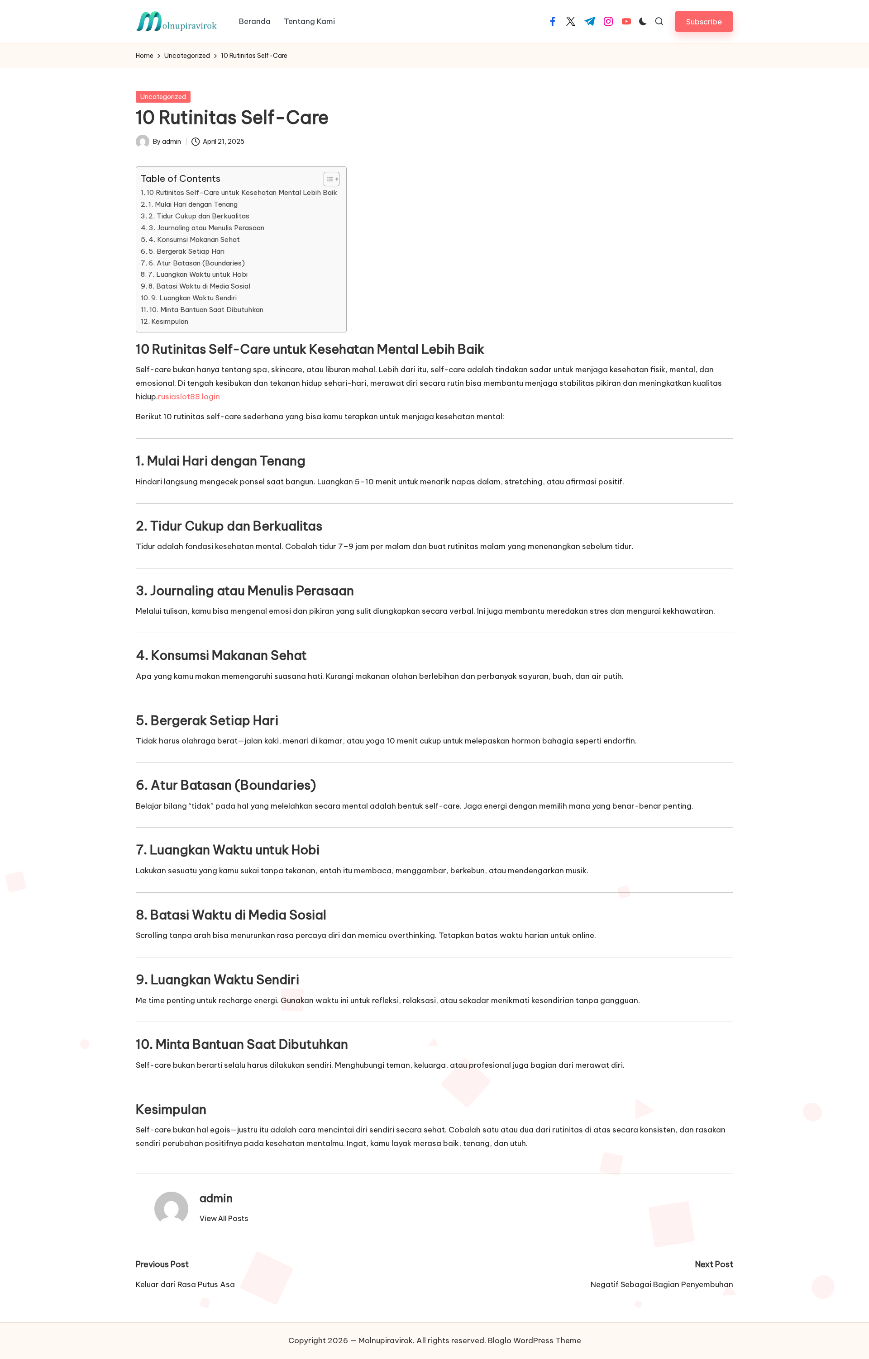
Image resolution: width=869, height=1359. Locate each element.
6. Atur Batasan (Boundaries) (196, 263)
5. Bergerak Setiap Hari (186, 251)
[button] (704, 21)
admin (216, 1198)
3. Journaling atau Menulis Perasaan (206, 227)
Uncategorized (163, 97)
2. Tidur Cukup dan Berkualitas (198, 216)
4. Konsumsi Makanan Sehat (194, 239)
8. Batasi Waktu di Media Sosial (199, 286)
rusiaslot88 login (189, 397)
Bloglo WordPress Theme (534, 1340)
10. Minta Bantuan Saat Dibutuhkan (206, 309)
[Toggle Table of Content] (327, 179)
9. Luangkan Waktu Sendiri (194, 298)
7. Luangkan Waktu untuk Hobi (198, 274)
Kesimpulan (169, 321)
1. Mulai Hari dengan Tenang (193, 204)
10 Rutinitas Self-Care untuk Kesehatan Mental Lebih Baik (242, 192)
